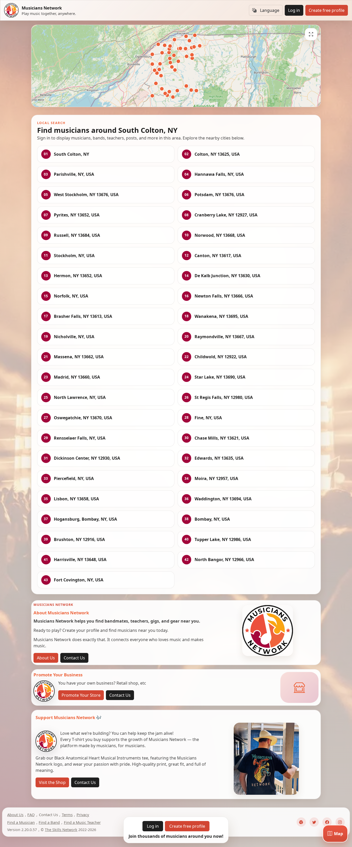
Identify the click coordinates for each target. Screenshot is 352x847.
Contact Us (74, 658)
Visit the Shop (52, 782)
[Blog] (301, 822)
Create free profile (327, 10)
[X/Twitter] (314, 822)
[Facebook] (327, 822)
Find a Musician (21, 822)
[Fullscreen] (311, 34)
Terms (67, 814)
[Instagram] (340, 822)
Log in (294, 10)
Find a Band (49, 822)
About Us (46, 658)
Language (269, 10)
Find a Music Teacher (82, 822)
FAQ (31, 814)
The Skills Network (61, 829)
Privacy (83, 814)
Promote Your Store (81, 695)
